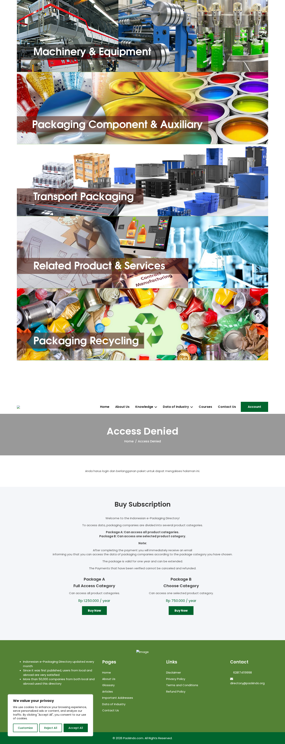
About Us (122, 406)
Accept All (75, 728)
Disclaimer (173, 672)
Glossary (108, 685)
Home (104, 406)
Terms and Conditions (182, 685)
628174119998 (242, 672)
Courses (205, 406)
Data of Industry (176, 406)
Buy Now (94, 611)
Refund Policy (175, 691)
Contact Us (227, 406)
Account (254, 407)
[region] (50, 715)
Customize (25, 728)
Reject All (50, 728)
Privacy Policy (175, 679)
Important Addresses (117, 698)
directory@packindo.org (247, 683)
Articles (107, 691)
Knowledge (144, 406)
